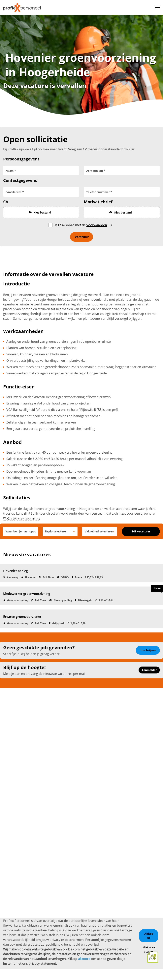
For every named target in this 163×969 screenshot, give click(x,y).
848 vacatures (141, 531)
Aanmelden (149, 670)
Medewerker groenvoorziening (26, 593)
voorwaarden (96, 225)
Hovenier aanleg (15, 571)
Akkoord (148, 936)
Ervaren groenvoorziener (22, 616)
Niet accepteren (149, 949)
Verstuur (82, 237)
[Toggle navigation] (157, 7)
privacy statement (42, 963)
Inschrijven (148, 650)
